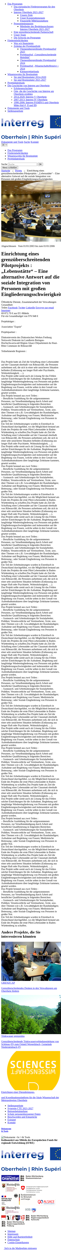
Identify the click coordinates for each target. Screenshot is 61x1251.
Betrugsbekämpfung (18, 1111)
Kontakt (35, 142)
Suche (27, 142)
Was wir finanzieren (23, 43)
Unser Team (20, 35)
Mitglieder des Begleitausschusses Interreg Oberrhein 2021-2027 (36, 28)
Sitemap (11, 1231)
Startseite (5, 170)
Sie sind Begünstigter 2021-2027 (30, 80)
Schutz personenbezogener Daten (24, 1114)
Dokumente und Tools (19, 108)
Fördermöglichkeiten (18, 40)
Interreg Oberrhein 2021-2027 (28, 12)
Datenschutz (14, 1239)
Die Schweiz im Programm (27, 37)
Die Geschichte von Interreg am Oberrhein (29, 85)
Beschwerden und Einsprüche (22, 1117)
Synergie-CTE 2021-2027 (20, 1108)
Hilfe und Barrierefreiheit (20, 1236)
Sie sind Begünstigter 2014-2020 (30, 77)
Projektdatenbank (16, 82)
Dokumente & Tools (6, 1129)
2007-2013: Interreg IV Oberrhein (30, 99)
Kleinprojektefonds (29, 71)
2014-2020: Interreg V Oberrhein (30, 97)
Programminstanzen (23, 23)
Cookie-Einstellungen (18, 1242)
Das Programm (15, 4)
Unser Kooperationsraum (32, 18)
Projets (18, 170)
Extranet (12, 1119)
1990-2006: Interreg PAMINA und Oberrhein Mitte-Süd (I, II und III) (36, 104)
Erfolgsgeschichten (23, 88)
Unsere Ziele (26, 15)
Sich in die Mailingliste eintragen (20, 1248)
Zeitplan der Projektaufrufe (27, 46)
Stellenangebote (15, 111)
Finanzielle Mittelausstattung (34, 20)
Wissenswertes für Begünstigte (23, 74)
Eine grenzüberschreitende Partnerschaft (33, 32)
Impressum (13, 1234)
